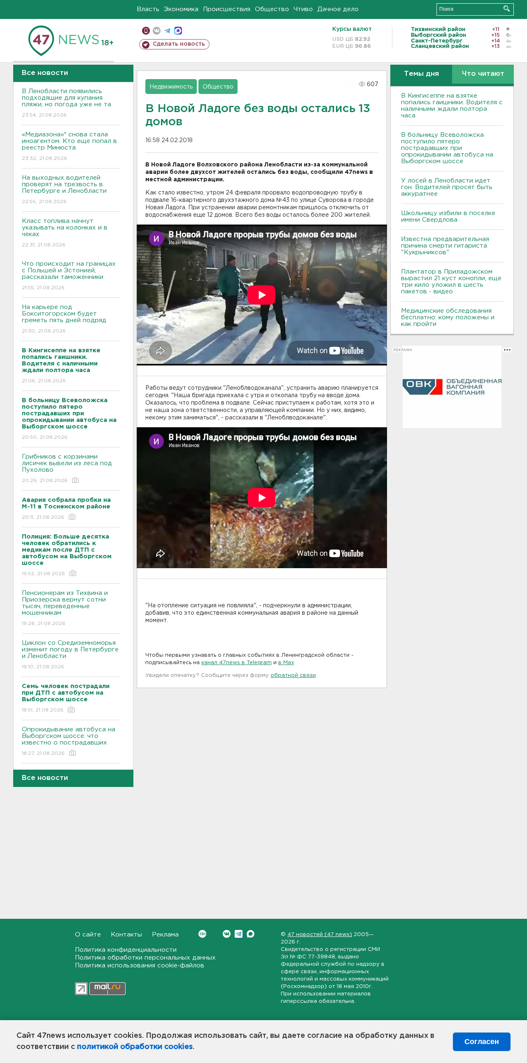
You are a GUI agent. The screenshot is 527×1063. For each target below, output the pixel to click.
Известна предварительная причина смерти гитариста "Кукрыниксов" (445, 245)
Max (250, 934)
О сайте (88, 934)
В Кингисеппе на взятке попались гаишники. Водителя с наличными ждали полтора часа (452, 105)
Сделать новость (179, 44)
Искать (507, 8)
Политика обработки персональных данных (145, 957)
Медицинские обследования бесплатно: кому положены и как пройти (447, 317)
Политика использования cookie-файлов (139, 965)
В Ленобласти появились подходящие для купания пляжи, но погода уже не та (66, 103)
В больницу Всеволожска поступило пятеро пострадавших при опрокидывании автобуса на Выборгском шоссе (447, 148)
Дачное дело (338, 9)
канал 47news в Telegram (236, 662)
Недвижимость (171, 86)
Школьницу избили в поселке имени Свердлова (448, 216)
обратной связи (293, 675)
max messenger (178, 31)
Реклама (165, 934)
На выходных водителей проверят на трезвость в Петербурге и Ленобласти (64, 189)
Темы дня (421, 74)
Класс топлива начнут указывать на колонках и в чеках (64, 232)
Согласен (481, 1041)
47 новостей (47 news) (319, 934)
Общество (272, 9)
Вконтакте (227, 934)
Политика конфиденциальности (126, 950)
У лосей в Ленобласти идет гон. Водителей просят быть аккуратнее (446, 187)
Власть (148, 9)
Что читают (483, 74)
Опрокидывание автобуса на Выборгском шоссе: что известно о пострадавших (68, 741)
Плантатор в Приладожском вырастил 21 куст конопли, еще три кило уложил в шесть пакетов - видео (451, 281)
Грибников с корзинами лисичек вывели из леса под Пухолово (67, 468)
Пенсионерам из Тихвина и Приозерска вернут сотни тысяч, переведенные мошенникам (65, 608)
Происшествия (226, 9)
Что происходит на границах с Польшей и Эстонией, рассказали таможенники (69, 275)
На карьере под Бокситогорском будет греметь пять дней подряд (64, 318)
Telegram (239, 934)
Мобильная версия (146, 31)
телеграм (167, 31)
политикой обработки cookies (135, 1047)
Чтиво (303, 9)
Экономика (181, 9)
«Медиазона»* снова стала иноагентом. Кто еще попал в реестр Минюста (69, 146)
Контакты (126, 934)
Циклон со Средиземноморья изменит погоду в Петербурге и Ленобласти (70, 654)
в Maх (286, 662)
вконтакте (157, 31)
